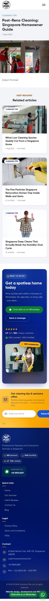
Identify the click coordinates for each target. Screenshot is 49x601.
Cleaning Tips (9, 16)
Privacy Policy (9, 526)
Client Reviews (10, 500)
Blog (5, 510)
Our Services (9, 495)
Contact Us (8, 505)
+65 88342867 (14, 565)
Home (6, 491)
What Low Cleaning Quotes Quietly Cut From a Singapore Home (22, 141)
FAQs (6, 536)
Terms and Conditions (13, 531)
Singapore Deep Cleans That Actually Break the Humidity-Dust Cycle (24, 245)
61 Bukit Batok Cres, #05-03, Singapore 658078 (26, 552)
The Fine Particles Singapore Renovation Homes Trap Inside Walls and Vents (22, 193)
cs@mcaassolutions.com (19, 559)
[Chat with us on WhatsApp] (43, 595)
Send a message (17, 318)
